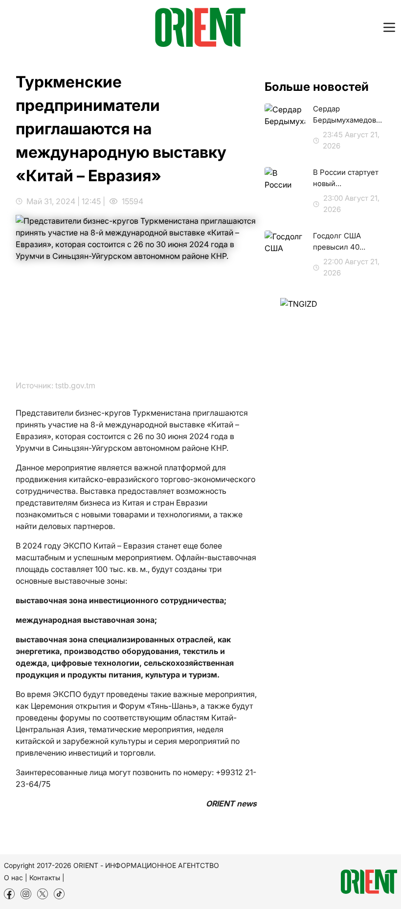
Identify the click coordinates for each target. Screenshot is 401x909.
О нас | (15, 877)
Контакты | (47, 877)
